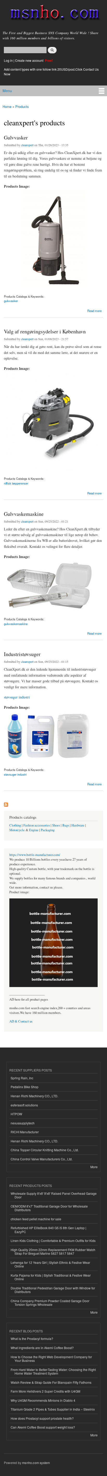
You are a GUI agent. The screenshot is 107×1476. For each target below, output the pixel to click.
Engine (33, 830)
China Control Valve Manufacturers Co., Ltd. (41, 1159)
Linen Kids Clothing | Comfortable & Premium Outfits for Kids (53, 1240)
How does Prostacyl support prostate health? (42, 1418)
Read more (94, 310)
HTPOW (16, 1114)
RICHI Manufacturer (25, 1132)
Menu (7, 90)
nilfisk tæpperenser (16, 483)
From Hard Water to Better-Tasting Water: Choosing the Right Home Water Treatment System (53, 1371)
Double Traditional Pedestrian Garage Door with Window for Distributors (53, 1290)
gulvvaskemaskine (16, 624)
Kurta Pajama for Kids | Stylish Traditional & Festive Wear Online (51, 1277)
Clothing (15, 825)
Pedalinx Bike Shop (24, 1087)
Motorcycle (17, 830)
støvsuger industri (17, 697)
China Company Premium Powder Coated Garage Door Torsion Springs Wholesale (50, 1303)
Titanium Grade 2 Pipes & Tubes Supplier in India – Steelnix (53, 1409)
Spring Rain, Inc (22, 1078)
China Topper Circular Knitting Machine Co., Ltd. (45, 1150)
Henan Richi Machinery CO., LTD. (34, 1096)
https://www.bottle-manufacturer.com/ (34, 855)
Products (22, 106)
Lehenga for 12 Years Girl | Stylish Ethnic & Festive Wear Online (50, 1264)
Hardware (77, 825)
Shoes (56, 825)
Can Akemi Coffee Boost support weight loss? (43, 1427)
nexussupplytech (23, 1123)
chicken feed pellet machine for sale (36, 1219)
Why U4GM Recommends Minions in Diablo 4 (43, 1400)
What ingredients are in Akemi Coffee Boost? (42, 1347)
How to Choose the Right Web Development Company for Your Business (51, 1359)
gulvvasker (11, 301)
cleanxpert (27, 145)
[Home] (52, 13)
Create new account (29, 60)
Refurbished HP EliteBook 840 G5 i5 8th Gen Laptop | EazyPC (48, 1230)
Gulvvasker (16, 137)
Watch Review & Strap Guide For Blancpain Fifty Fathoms (51, 1382)
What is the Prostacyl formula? (32, 1338)
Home (7, 106)
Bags (65, 825)
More (94, 1167)
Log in (8, 60)
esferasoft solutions (24, 1105)
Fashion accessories (36, 825)
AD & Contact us (20, 1021)
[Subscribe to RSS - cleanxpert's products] (6, 803)
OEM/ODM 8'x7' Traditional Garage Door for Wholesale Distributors (49, 1208)
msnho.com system (36, 1462)
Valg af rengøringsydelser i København (45, 331)
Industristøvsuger (22, 654)
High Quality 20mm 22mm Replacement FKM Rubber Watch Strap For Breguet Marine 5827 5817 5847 (53, 1251)
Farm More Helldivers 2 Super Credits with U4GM (45, 1391)
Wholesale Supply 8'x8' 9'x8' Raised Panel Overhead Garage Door (54, 1195)
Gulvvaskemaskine (24, 513)
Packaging (48, 830)
